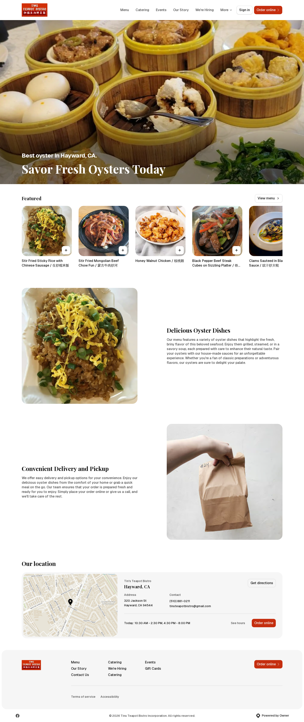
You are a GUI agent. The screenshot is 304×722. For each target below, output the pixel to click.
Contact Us (80, 675)
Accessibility (109, 697)
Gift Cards (153, 668)
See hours (238, 623)
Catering (142, 10)
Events (161, 10)
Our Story (181, 10)
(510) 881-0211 (179, 601)
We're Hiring (204, 10)
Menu (124, 10)
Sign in (244, 10)
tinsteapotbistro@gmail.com (190, 606)
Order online (263, 623)
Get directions (262, 583)
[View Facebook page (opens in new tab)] (17, 715)
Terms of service (83, 697)
